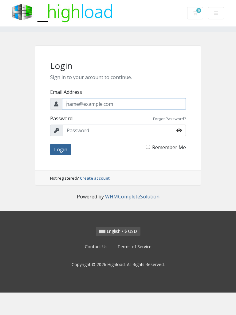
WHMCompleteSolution (132, 196)
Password (61, 118)
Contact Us (96, 246)
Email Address (66, 92)
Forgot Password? (169, 119)
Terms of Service (134, 246)
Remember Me (169, 147)
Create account (95, 178)
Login (60, 149)
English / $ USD (121, 231)
